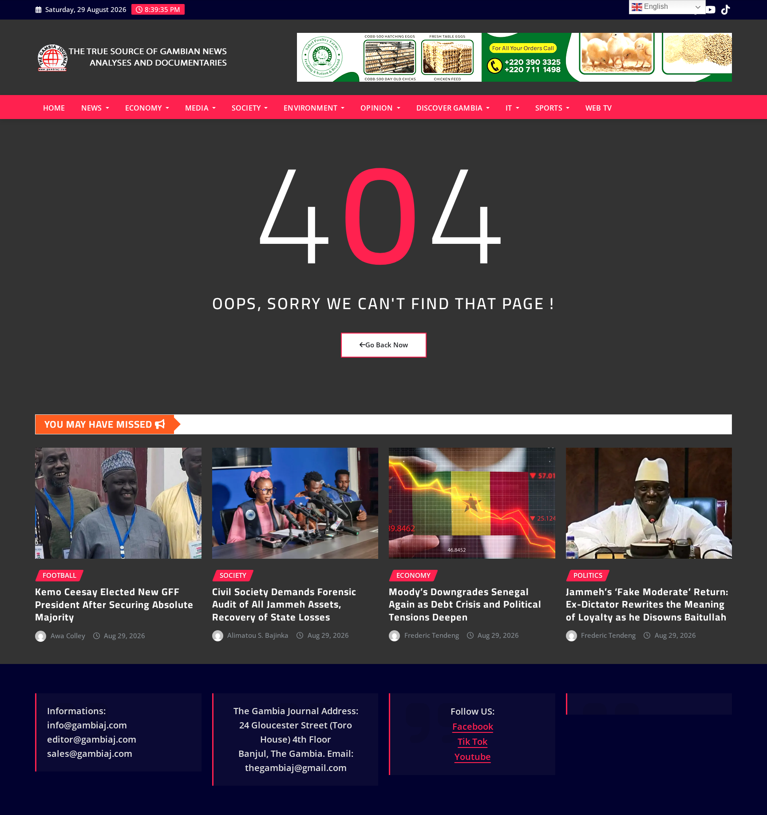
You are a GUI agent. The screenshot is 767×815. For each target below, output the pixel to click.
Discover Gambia (450, 108)
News (92, 108)
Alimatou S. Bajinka (258, 635)
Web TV (598, 108)
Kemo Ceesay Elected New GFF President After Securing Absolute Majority (114, 604)
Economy (144, 108)
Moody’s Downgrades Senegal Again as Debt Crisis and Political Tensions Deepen (465, 604)
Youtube (473, 757)
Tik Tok (472, 741)
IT (510, 108)
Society (247, 108)
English (655, 6)
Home (54, 108)
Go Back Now (386, 344)
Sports (549, 108)
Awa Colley (68, 635)
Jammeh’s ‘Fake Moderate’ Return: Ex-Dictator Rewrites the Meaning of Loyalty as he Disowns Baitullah (647, 604)
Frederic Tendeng (431, 635)
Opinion (377, 108)
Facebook (472, 726)
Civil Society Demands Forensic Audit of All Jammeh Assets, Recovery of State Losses (284, 604)
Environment (311, 108)
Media (197, 108)
